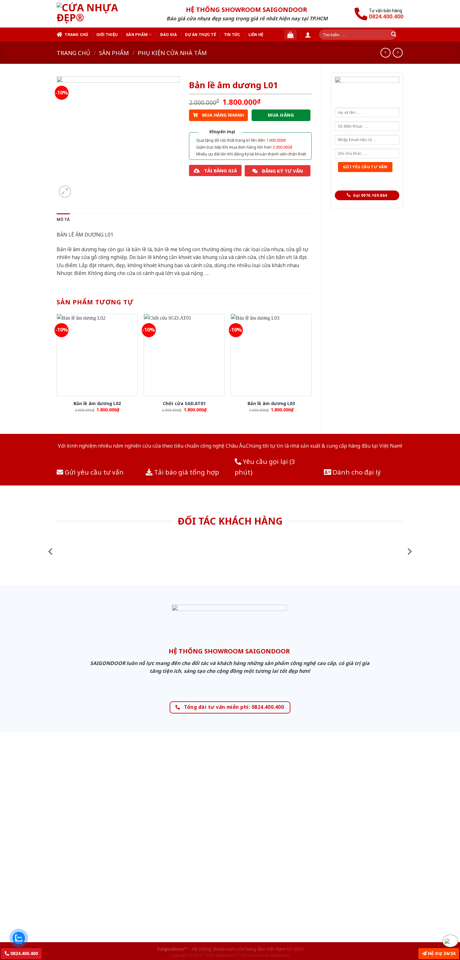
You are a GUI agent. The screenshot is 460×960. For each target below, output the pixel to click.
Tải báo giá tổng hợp (185, 472)
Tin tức (232, 34)
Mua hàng (281, 115)
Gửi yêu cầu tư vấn (93, 472)
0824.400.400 (23, 953)
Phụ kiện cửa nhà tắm (172, 53)
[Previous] (51, 552)
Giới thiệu (107, 34)
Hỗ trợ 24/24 (441, 953)
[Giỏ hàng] (290, 34)
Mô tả (63, 219)
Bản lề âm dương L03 (271, 403)
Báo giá (168, 34)
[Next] (409, 552)
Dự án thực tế (200, 34)
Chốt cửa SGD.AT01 (184, 403)
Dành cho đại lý (356, 472)
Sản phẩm (137, 34)
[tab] (63, 219)
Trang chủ (76, 34)
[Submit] (393, 35)
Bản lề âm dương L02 (97, 403)
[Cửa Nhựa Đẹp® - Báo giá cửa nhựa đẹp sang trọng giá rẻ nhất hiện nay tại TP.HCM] (96, 14)
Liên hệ (255, 34)
